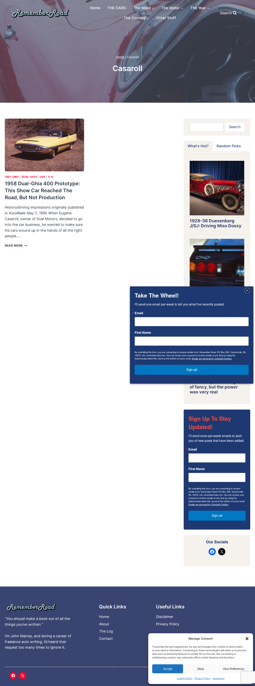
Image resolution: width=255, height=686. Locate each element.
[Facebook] (13, 675)
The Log (106, 631)
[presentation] (44, 145)
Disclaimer (164, 617)
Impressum (219, 678)
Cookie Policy (184, 678)
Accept (167, 668)
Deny (200, 668)
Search (235, 127)
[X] (22, 675)
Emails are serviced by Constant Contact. (208, 504)
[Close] (247, 291)
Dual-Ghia (29, 176)
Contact (106, 638)
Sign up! (217, 515)
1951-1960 (12, 176)
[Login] (243, 13)
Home (95, 8)
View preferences (233, 668)
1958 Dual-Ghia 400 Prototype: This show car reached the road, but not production (42, 190)
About (104, 624)
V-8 (50, 176)
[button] (247, 639)
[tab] (198, 146)
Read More (16, 245)
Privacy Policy (202, 678)
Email (192, 449)
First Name (196, 468)
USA (42, 176)
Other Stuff (166, 18)
